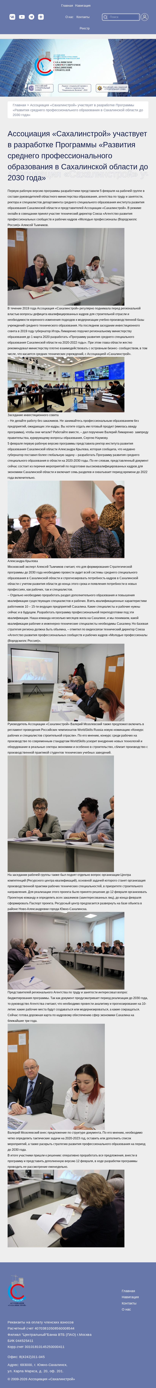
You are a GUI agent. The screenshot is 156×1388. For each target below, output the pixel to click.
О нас (69, 17)
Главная (67, 5)
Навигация (130, 1297)
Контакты (83, 17)
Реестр (85, 28)
